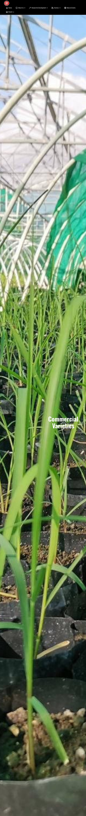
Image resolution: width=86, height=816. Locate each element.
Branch (10, 12)
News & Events (71, 8)
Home (10, 8)
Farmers (56, 8)
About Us (21, 8)
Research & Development (39, 8)
